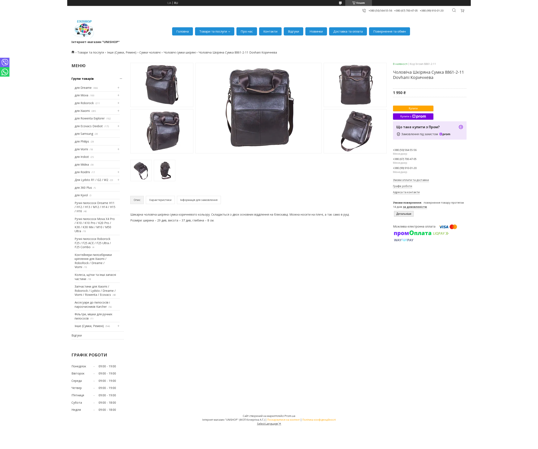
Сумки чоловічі (150, 52)
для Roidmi (82, 172)
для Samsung (84, 134)
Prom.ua (290, 416)
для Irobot (82, 157)
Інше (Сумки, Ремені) (121, 52)
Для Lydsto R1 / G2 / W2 (91, 180)
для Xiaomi (82, 111)
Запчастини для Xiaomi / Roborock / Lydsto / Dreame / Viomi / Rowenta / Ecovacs (95, 290)
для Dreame (83, 88)
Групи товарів (82, 79)
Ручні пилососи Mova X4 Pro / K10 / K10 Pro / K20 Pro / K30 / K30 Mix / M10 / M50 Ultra (95, 225)
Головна (182, 31)
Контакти (270, 31)
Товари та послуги (213, 31)
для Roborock (84, 103)
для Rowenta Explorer (90, 118)
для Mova (81, 95)
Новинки (316, 31)
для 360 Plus (83, 188)
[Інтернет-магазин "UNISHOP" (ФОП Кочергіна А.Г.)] (83, 29)
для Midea (82, 164)
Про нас (247, 31)
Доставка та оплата (348, 31)
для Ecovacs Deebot (89, 126)
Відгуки (293, 31)
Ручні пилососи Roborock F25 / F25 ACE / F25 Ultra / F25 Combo (93, 243)
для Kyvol (81, 195)
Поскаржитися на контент (283, 420)
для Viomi (81, 149)
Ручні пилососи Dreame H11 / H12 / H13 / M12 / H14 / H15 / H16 (95, 207)
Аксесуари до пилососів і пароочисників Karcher (92, 304)
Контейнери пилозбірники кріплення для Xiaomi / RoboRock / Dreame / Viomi (93, 261)
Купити (413, 108)
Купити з (405, 116)
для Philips (82, 141)
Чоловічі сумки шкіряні (180, 52)
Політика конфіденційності (319, 420)
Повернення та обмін (389, 31)
